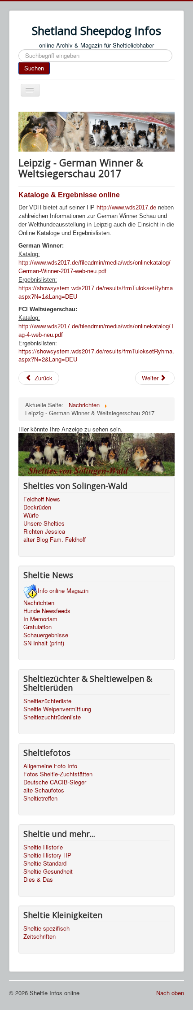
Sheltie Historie (43, 847)
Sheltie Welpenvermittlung (57, 709)
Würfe (31, 515)
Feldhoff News (41, 499)
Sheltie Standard (44, 863)
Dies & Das (38, 879)
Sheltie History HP (47, 855)
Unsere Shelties (44, 523)
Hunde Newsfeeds (46, 611)
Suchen (34, 68)
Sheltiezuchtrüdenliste (52, 717)
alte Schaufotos (43, 790)
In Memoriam (40, 619)
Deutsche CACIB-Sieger (54, 782)
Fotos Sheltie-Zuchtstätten (57, 774)
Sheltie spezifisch (46, 928)
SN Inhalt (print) (43, 643)
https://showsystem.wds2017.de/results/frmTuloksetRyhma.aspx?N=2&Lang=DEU (96, 355)
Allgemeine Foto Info (50, 766)
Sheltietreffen (40, 798)
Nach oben (170, 992)
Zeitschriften (39, 936)
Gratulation (37, 627)
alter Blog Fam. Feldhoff (54, 539)
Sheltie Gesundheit (48, 871)
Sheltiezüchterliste (47, 701)
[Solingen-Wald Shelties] (96, 453)
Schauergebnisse (45, 635)
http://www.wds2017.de (126, 207)
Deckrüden (37, 507)
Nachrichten (38, 603)
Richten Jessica (44, 531)
